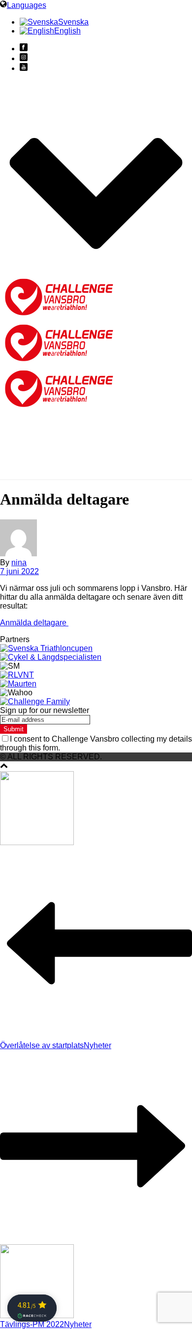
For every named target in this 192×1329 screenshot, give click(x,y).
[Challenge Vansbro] (59, 362)
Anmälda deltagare (34, 622)
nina (19, 562)
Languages (26, 5)
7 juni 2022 (19, 571)
